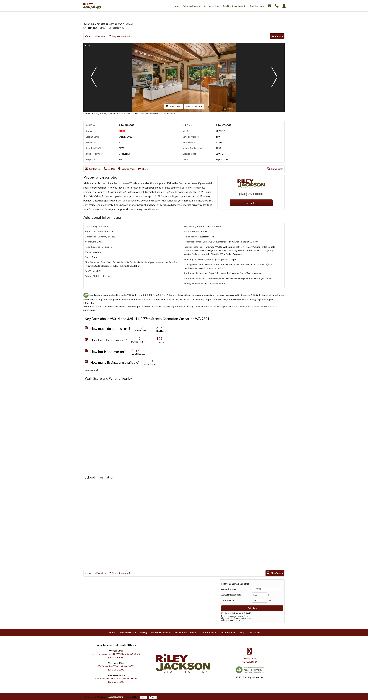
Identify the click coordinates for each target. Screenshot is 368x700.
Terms (143, 697)
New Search (277, 36)
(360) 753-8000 (251, 194)
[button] (93, 77)
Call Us (111, 168)
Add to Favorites (97, 36)
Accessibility (131, 697)
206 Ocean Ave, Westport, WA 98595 (116, 666)
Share (145, 168)
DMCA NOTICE (250, 662)
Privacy (153, 697)
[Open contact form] (269, 5)
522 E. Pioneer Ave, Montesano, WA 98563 (116, 678)
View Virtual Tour (194, 106)
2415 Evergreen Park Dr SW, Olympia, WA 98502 (116, 654)
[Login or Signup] (284, 5)
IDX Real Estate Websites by (95, 697)
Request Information (122, 36)
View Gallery (175, 106)
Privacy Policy (250, 658)
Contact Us (94, 168)
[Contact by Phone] (277, 5)
